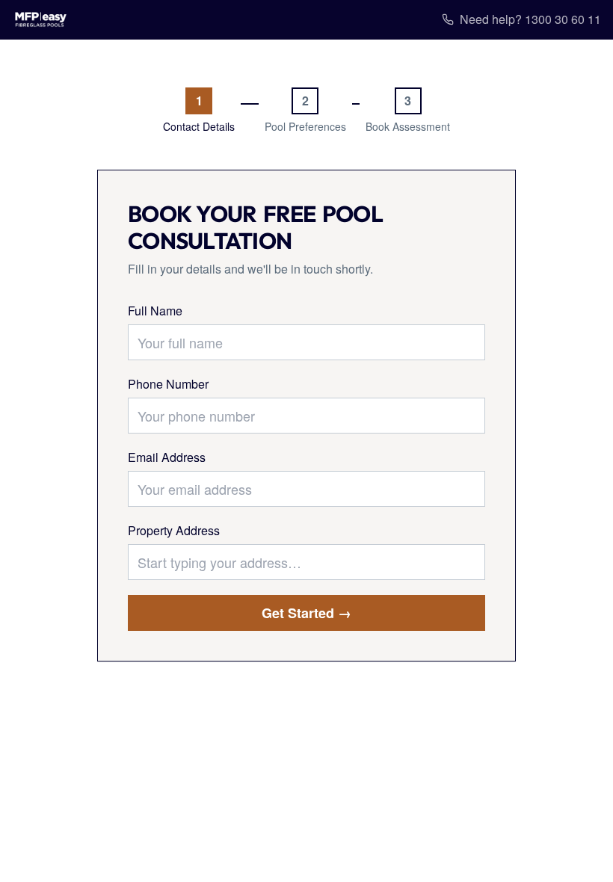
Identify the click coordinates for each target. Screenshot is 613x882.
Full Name (155, 310)
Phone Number (168, 383)
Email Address (167, 457)
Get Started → (306, 613)
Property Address (174, 530)
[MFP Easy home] (41, 19)
